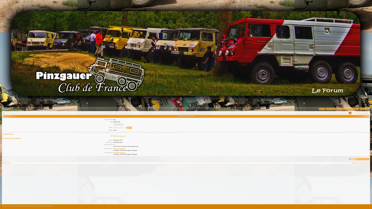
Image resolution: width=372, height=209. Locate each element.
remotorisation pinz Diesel (119, 152)
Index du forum (7, 163)
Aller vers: (351, 159)
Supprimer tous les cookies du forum (360, 163)
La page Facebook (341, 109)
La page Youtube (353, 109)
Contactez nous (363, 109)
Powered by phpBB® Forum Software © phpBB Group (366, 206)
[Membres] (350, 113)
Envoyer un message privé (119, 136)
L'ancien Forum (330, 109)
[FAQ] (353, 113)
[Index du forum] (4, 113)
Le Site (321, 109)
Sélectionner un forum (362, 159)
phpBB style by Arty (360, 206)
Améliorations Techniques (119, 148)
